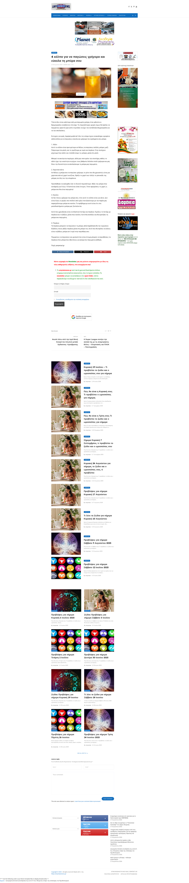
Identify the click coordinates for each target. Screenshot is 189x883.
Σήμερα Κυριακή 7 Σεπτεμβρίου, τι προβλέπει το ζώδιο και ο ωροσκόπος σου (98, 443)
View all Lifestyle (81, 753)
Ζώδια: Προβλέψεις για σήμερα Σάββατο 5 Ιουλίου (97, 616)
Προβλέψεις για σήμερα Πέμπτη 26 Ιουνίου (62, 736)
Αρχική (2, 880)
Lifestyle (54, 52)
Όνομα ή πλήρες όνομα (61, 284)
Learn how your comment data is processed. (88, 801)
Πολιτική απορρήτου (111, 874)
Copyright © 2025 (56, 872)
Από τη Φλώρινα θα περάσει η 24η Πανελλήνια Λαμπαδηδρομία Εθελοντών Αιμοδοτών (122, 842)
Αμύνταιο (80, 15)
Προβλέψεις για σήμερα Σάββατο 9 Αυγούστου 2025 (97, 541)
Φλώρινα (88, 15)
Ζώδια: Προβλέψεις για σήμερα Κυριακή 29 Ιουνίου (64, 696)
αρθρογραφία (56, 15)
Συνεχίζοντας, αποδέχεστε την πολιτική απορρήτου (72, 299)
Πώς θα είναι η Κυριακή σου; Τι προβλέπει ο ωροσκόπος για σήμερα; (98, 394)
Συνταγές (65, 15)
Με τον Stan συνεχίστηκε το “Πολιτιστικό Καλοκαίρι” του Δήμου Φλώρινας (122, 824)
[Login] (132, 15)
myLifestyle (54, 331)
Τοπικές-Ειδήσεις (112, 15)
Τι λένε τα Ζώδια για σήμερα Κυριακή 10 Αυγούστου (98, 517)
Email (56, 292)
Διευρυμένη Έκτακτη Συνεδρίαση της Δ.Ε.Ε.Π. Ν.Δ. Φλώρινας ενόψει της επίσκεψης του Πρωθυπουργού (123, 850)
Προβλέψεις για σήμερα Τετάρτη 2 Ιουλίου (62, 656)
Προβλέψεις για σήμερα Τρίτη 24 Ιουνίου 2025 (98, 736)
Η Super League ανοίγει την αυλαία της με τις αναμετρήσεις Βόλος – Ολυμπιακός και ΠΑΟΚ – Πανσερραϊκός (96, 343)
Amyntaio (82, 94)
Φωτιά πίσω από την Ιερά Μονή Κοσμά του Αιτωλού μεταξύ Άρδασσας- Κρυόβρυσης (65, 341)
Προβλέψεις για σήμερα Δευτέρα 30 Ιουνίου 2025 (96, 656)
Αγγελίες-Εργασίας (99, 15)
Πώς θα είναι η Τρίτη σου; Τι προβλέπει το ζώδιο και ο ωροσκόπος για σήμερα (98, 418)
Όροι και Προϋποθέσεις (129, 874)
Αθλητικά (72, 15)
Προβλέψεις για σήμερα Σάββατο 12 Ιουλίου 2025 (96, 566)
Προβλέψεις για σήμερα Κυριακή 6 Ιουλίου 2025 (62, 616)
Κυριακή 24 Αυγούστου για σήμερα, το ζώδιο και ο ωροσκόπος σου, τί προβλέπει (97, 468)
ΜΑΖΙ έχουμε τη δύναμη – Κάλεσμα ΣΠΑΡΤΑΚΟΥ (120, 858)
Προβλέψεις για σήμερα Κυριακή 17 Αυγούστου (95, 493)
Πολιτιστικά (122, 15)
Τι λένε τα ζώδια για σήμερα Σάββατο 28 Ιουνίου (97, 696)
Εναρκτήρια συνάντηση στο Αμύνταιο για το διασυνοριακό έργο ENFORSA (123, 817)
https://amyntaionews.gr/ (58, 874)
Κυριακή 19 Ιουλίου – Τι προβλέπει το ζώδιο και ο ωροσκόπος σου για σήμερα (98, 370)
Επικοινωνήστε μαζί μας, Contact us (124, 871)
